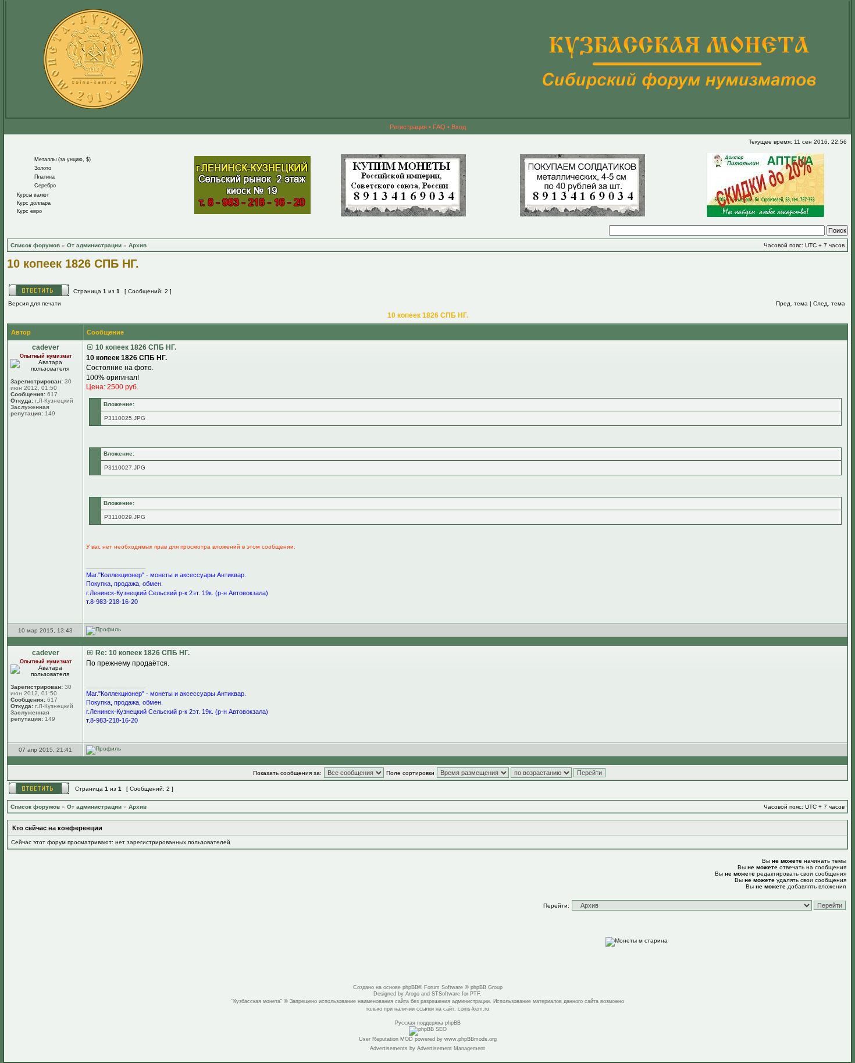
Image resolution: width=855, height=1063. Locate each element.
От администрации (94, 245)
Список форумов (35, 245)
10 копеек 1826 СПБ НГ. (73, 263)
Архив (138, 245)
